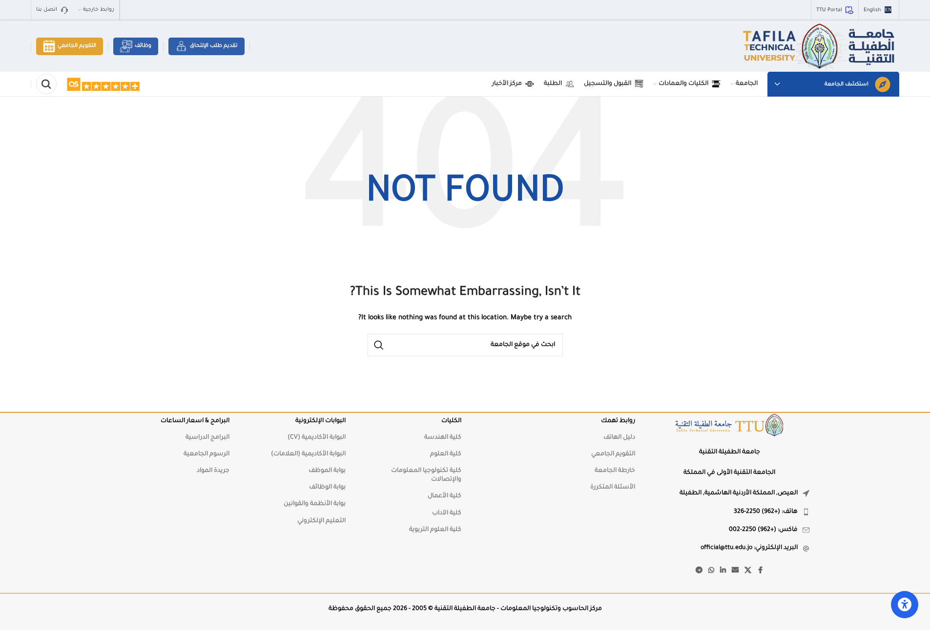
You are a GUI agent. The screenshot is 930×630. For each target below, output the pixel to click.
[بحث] (46, 84)
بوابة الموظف (327, 470)
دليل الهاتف (619, 437)
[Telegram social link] (699, 571)
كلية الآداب (446, 513)
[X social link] (748, 571)
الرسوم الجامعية (206, 454)
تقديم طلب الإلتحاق (214, 46)
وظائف (143, 46)
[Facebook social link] (760, 571)
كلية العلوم (445, 454)
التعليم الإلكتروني (321, 521)
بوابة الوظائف (327, 487)
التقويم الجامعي (77, 46)
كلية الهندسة (442, 437)
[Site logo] (820, 46)
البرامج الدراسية (207, 437)
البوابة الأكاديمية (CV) (317, 437)
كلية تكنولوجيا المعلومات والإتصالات (426, 475)
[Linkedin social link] (723, 571)
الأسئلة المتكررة (612, 487)
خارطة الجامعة (615, 470)
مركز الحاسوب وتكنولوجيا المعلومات (551, 609)
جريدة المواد (213, 470)
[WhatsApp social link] (711, 571)
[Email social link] (735, 571)
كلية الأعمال (444, 496)
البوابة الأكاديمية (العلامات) (308, 454)
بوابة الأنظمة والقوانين (315, 504)
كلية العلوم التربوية (435, 530)
